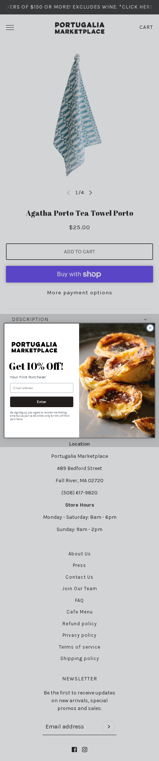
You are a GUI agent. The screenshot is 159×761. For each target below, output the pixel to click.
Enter (41, 402)
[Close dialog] (150, 327)
